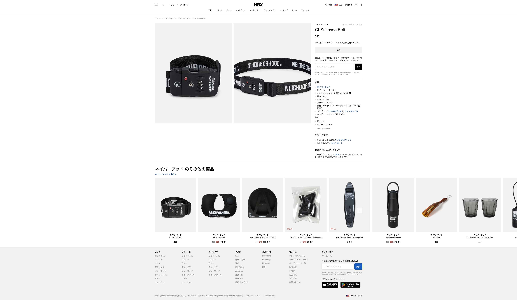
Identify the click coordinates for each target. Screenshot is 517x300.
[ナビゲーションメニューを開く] (156, 4)
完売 (338, 50)
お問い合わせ (294, 282)
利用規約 (325, 74)
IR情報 (292, 271)
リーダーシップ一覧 (297, 263)
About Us (239, 271)
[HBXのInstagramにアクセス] (327, 255)
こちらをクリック (344, 139)
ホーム (157, 18)
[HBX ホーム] (258, 4)
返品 (237, 263)
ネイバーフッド (184, 18)
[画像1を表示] (193, 73)
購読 (358, 67)
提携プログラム (242, 282)
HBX (264, 267)
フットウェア (160, 271)
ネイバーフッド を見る (164, 174)
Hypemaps (266, 259)
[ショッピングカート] (360, 4)
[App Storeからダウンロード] (330, 285)
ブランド (172, 18)
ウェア (157, 263)
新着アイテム (160, 255)
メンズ (164, 5)
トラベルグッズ (335, 111)
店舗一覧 (239, 274)
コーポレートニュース (298, 259)
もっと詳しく (336, 143)
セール (157, 278)
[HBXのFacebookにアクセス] (323, 255)
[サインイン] (356, 4)
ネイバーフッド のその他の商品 (184, 169)
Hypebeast (266, 255)
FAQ (237, 255)
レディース (173, 5)
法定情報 (293, 278)
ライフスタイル (351, 111)
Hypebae (266, 263)
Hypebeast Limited (166, 295)
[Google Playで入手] (350, 285)
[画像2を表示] (272, 73)
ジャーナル (159, 282)
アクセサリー (160, 267)
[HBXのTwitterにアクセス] (330, 255)
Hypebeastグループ (297, 255)
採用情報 (293, 267)
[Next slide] (359, 210)
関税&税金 (239, 267)
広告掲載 (293, 274)
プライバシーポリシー (340, 74)
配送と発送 (240, 259)
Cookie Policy (270, 295)
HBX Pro (239, 278)
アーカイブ (184, 5)
